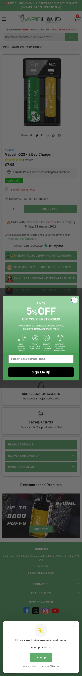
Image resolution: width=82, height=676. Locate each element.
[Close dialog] (74, 300)
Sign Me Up (41, 372)
